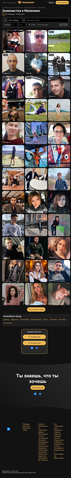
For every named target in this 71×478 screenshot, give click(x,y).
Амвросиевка (36, 319)
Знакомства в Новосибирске (59, 453)
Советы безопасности (43, 426)
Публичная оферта (42, 431)
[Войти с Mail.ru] (37, 348)
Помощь (26, 424)
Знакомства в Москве (59, 441)
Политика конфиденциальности (43, 442)
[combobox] (14, 20)
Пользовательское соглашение (43, 436)
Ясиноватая (24, 319)
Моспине (62, 319)
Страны (57, 432)
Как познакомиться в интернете (58, 427)
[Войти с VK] (32, 348)
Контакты (26, 426)
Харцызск (14, 319)
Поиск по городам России (57, 436)
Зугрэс (45, 319)
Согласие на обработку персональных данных (43, 449)
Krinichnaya (7, 323)
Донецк (6, 319)
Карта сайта (59, 458)
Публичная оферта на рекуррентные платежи (43, 457)
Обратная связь (26, 429)
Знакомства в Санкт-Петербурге (59, 446)
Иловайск (53, 319)
